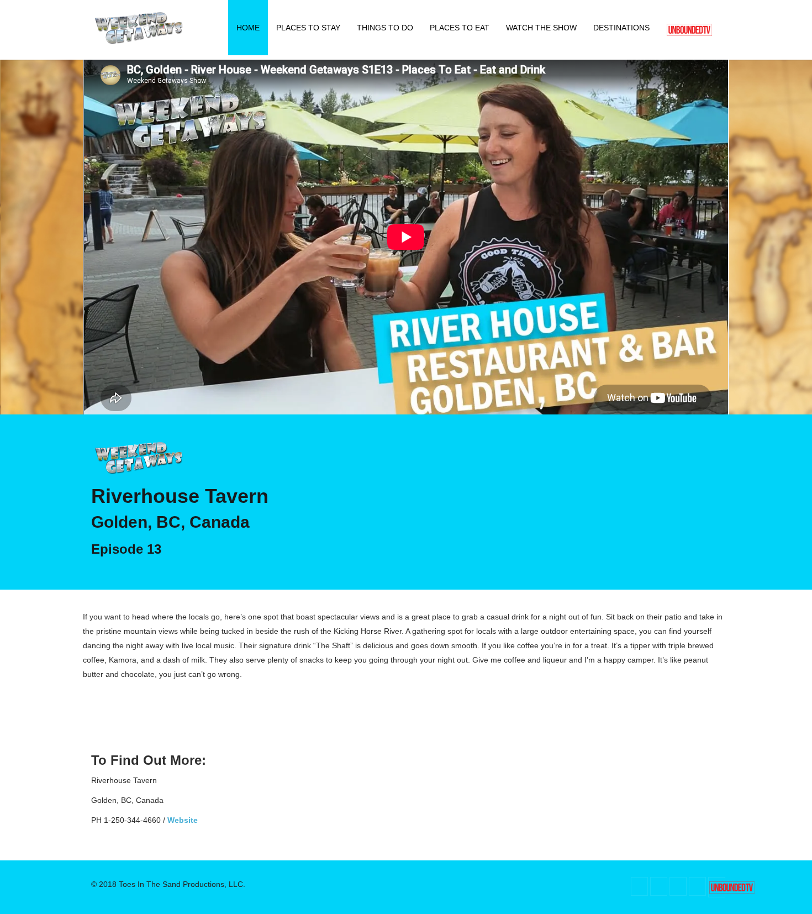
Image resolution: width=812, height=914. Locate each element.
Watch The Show (541, 27)
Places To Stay (308, 27)
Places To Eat (459, 27)
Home (248, 27)
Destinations (621, 27)
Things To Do (385, 27)
